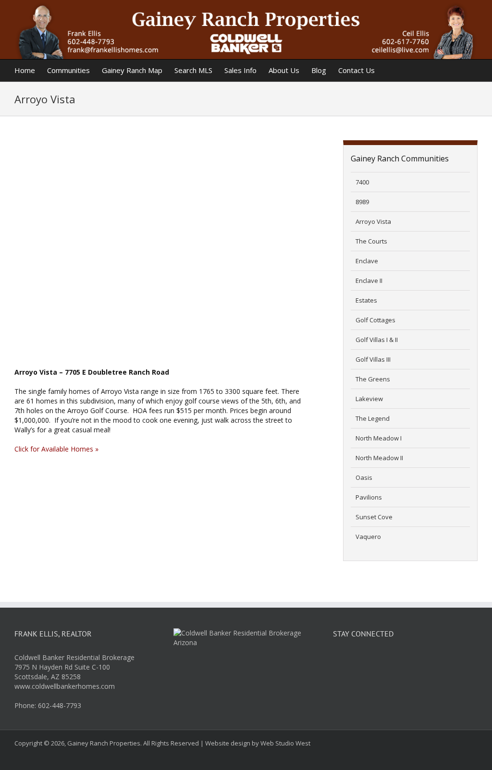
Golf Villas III (373, 359)
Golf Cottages (375, 320)
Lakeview (369, 398)
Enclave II (369, 280)
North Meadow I (379, 438)
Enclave (367, 261)
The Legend (373, 418)
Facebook (342, 662)
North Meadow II (379, 457)
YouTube (411, 662)
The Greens (373, 379)
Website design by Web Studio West (257, 743)
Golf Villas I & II (377, 339)
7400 (362, 182)
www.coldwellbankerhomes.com (64, 686)
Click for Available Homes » (56, 448)
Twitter (365, 662)
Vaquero (368, 536)
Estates (366, 300)
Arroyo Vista (373, 221)
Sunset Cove (374, 517)
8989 (362, 201)
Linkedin (388, 662)
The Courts (371, 241)
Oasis (364, 477)
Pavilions (369, 497)
